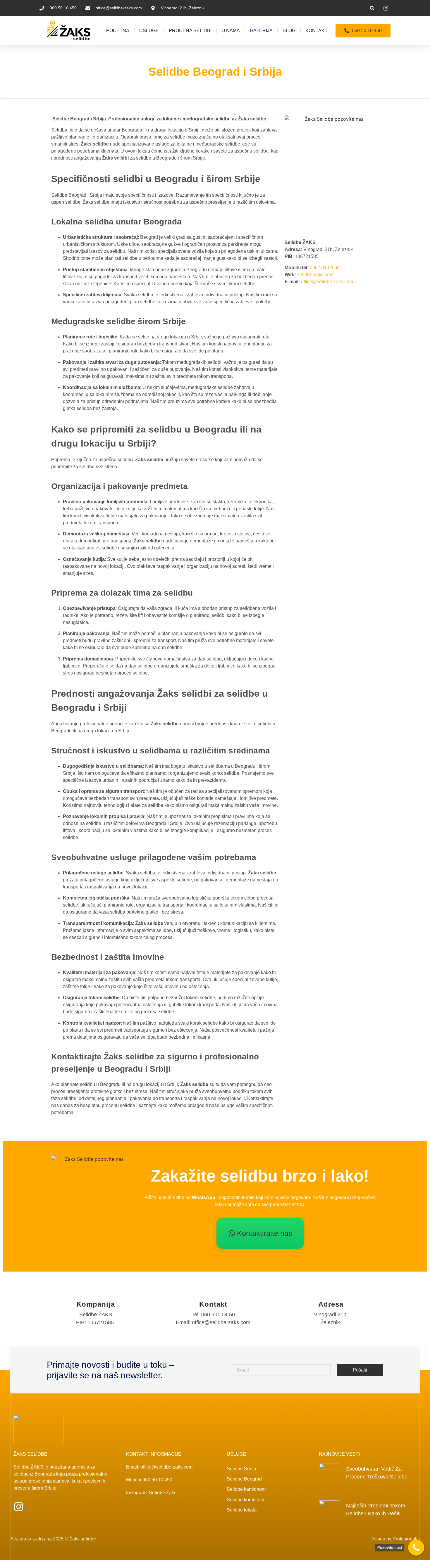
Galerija (261, 30)
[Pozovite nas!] (416, 1548)
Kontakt (316, 30)
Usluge (149, 30)
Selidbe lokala (242, 1509)
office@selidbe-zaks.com (327, 281)
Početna (117, 30)
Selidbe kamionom (246, 1489)
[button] (372, 8)
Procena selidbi (190, 30)
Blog (289, 30)
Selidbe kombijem (245, 1499)
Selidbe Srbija (241, 1468)
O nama (230, 30)
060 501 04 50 (325, 267)
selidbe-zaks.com (315, 274)
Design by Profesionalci (395, 1538)
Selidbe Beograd (244, 1478)
